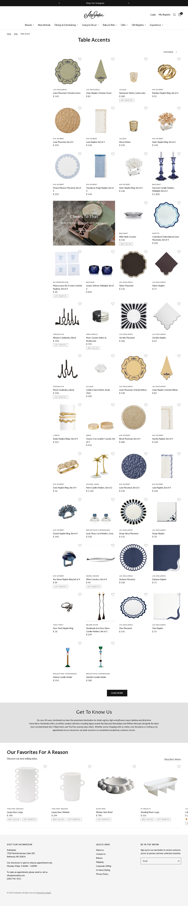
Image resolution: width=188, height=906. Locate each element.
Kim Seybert (157, 89)
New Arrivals (44, 25)
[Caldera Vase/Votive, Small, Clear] (100, 368)
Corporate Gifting (103, 866)
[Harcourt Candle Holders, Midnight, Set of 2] (166, 166)
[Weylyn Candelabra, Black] (67, 316)
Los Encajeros (60, 89)
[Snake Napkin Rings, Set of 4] (67, 417)
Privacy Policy (102, 874)
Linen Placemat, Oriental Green (66, 93)
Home (9, 34)
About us (100, 850)
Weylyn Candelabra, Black (64, 337)
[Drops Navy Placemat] (133, 512)
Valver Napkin (158, 285)
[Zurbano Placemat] (133, 557)
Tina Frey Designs (15, 809)
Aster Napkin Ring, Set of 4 (164, 142)
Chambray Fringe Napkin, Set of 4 (100, 189)
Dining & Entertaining (65, 25)
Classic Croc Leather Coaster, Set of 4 (100, 440)
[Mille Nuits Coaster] (133, 215)
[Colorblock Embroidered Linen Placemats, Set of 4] (166, 215)
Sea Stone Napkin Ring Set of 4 (66, 579)
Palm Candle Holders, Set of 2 (99, 487)
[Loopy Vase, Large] (27, 785)
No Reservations (61, 282)
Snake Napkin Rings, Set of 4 (65, 438)
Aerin (88, 435)
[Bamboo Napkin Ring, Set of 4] (166, 71)
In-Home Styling (103, 870)
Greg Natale (92, 334)
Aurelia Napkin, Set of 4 (162, 438)
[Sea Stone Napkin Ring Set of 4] (67, 557)
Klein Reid (100, 809)
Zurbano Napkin (159, 579)
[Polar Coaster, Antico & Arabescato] (100, 316)
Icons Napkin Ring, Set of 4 (64, 487)
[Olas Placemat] (133, 606)
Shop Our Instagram (94, 3)
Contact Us (101, 854)
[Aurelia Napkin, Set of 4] (166, 417)
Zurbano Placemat (127, 579)
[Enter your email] (178, 861)
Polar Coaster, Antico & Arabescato (96, 339)
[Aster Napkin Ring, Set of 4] (166, 120)
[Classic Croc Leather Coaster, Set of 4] (100, 417)
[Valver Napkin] (166, 264)
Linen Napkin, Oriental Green (98, 93)
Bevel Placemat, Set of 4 (129, 438)
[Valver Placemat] (133, 264)
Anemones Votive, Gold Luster (132, 93)
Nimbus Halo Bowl (104, 812)
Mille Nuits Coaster (127, 236)
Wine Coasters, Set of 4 (96, 579)
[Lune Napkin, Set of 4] (100, 120)
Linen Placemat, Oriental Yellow (133, 390)
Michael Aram (92, 484)
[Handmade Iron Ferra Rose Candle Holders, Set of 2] (100, 606)
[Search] (174, 15)
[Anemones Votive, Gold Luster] (133, 71)
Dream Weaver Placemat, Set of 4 (67, 189)
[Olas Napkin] (166, 606)
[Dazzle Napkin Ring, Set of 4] (67, 512)
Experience (155, 25)
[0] (179, 15)
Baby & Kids (109, 25)
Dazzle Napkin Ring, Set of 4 (65, 533)
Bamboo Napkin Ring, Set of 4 (165, 93)
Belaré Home (92, 625)
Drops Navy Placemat (128, 533)
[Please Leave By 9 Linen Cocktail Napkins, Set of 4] (67, 264)
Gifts (123, 25)
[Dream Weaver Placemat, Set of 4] (67, 166)
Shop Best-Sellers (172, 759)
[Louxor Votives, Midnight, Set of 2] (100, 264)
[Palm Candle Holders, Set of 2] (100, 466)
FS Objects (146, 809)
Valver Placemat (126, 285)
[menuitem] (29, 25)
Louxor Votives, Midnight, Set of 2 (100, 287)
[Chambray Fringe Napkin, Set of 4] (100, 166)
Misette (156, 233)
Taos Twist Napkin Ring (63, 628)
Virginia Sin (58, 334)
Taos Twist (58, 625)
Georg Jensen (92, 576)
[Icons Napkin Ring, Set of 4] (67, 466)
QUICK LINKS (103, 845)
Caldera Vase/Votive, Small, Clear (98, 391)
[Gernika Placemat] (133, 316)
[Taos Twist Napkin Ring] (67, 606)
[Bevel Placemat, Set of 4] (133, 417)
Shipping (99, 862)
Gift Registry (138, 25)
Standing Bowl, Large (150, 812)
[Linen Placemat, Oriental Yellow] (133, 368)
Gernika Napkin (159, 337)
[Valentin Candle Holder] (100, 655)
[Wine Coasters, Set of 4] (100, 557)
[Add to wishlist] (80, 59)
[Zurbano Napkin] (166, 557)
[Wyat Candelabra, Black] (67, 368)
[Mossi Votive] (133, 120)
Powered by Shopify (43, 893)
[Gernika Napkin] (166, 316)
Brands (28, 25)
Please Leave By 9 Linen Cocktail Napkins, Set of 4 (67, 287)
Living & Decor (89, 25)
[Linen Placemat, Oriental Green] (67, 71)
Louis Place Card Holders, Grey (99, 533)
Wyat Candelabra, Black (63, 390)
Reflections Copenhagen (98, 530)
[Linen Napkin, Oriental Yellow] (166, 368)
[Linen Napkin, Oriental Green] (100, 71)
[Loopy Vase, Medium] (71, 785)
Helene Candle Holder (62, 677)
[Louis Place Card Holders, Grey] (100, 512)
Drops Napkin (158, 533)
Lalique (122, 89)
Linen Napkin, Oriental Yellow (165, 390)
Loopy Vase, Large (15, 812)
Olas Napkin (157, 628)
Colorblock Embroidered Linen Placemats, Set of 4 (165, 238)
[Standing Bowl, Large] (161, 785)
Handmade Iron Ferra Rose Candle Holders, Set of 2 (98, 630)
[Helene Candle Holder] (67, 655)
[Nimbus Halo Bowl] (116, 785)
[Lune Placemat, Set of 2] (67, 120)
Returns (99, 858)
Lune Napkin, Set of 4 (95, 142)
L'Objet (56, 435)
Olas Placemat (125, 628)
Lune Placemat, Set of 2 (63, 142)
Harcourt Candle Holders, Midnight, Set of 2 (163, 189)
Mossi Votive (125, 142)
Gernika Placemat (127, 337)
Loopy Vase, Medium (60, 812)
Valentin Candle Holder (96, 677)
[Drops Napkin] (166, 512)
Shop (16, 34)
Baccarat (156, 184)
